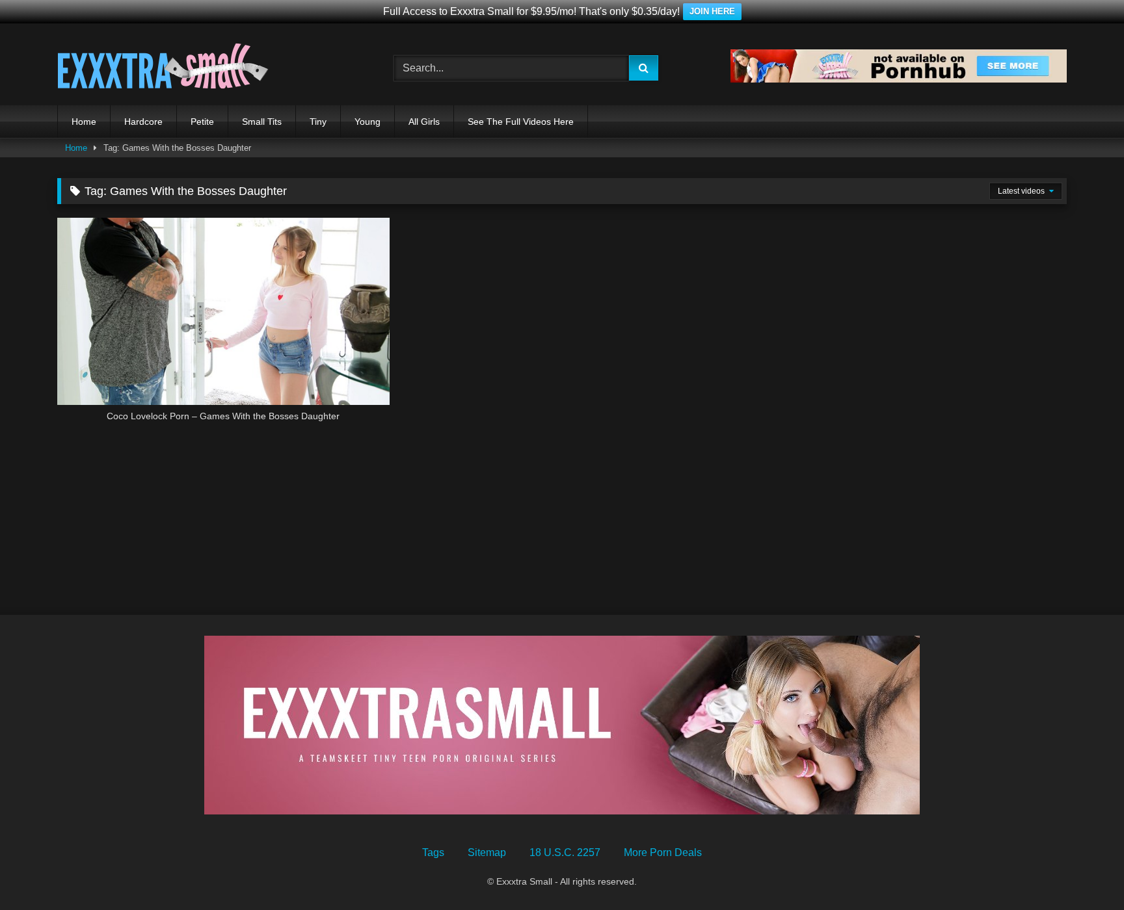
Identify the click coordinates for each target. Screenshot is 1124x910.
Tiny (318, 121)
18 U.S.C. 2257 (564, 852)
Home (84, 121)
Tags (433, 852)
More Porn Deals (663, 852)
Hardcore (143, 121)
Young (368, 121)
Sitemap (487, 852)
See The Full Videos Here (521, 121)
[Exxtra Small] (163, 68)
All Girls (424, 121)
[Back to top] (1083, 871)
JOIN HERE (712, 11)
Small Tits (262, 121)
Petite (202, 121)
